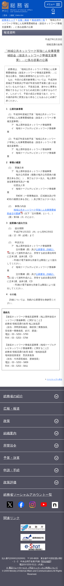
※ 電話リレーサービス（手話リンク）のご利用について (32, 568)
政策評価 (9, 482)
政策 (6, 421)
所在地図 (46, 561)
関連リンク (11, 518)
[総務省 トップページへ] (17, 7)
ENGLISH (19, 15)
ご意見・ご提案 (8, 15)
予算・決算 (11, 458)
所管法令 (9, 445)
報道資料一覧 (38, 20)
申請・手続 (11, 470)
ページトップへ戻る (54, 379)
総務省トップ (8, 20)
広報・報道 (23, 20)
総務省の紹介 (13, 396)
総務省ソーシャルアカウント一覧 (27, 494)
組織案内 (9, 433)
